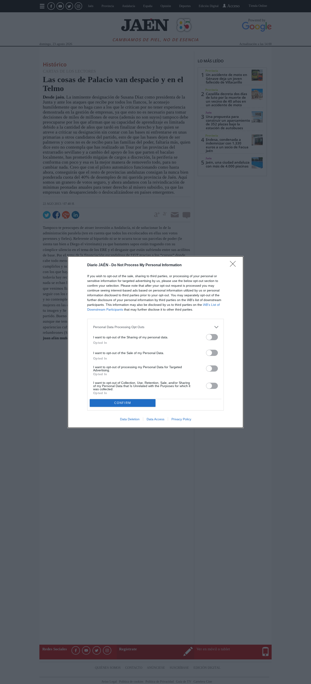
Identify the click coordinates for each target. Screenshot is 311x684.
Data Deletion (130, 419)
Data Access (155, 419)
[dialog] (155, 342)
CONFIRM (122, 403)
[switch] (212, 337)
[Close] (234, 265)
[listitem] (155, 327)
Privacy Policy (181, 419)
